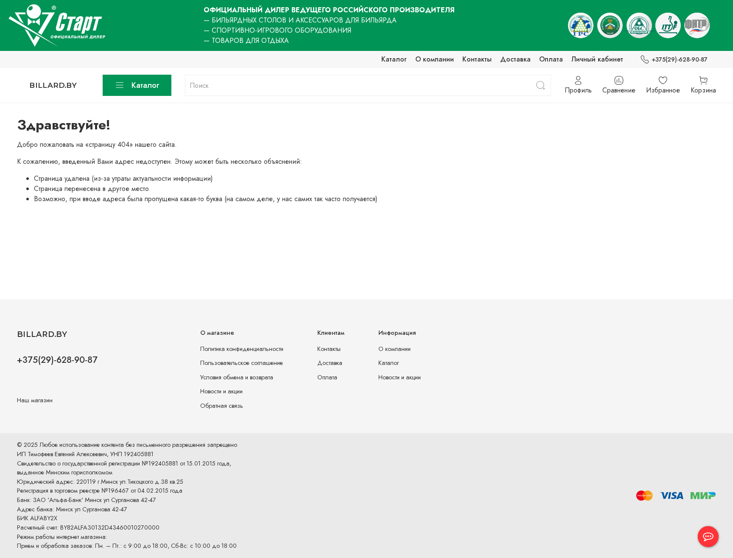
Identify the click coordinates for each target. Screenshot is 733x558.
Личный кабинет (597, 59)
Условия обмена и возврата (236, 377)
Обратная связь (221, 405)
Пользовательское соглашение (241, 363)
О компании (434, 59)
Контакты (477, 59)
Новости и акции (221, 391)
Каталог (394, 59)
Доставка (515, 59)
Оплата (551, 59)
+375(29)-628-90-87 (680, 59)
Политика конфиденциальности (241, 349)
